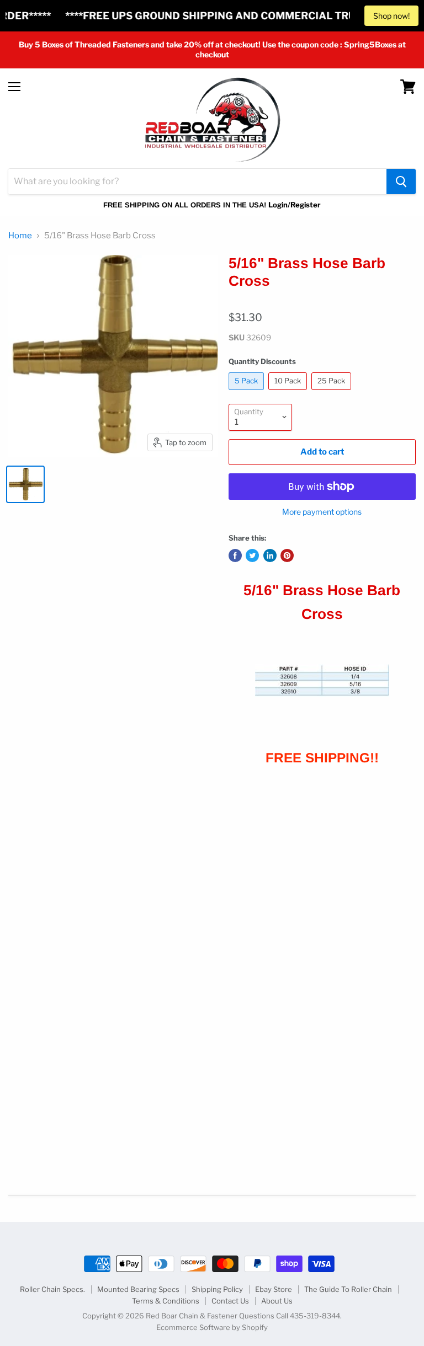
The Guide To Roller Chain (348, 1289)
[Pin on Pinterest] (287, 555)
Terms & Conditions (165, 1300)
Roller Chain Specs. (52, 1289)
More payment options (322, 512)
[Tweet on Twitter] (252, 555)
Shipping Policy (217, 1289)
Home (20, 236)
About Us (277, 1300)
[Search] (401, 181)
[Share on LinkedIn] (270, 555)
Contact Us (230, 1300)
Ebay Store (273, 1289)
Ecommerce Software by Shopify (212, 1327)
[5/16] (25, 484)
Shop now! (391, 15)
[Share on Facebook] (235, 555)
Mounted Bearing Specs (138, 1289)
